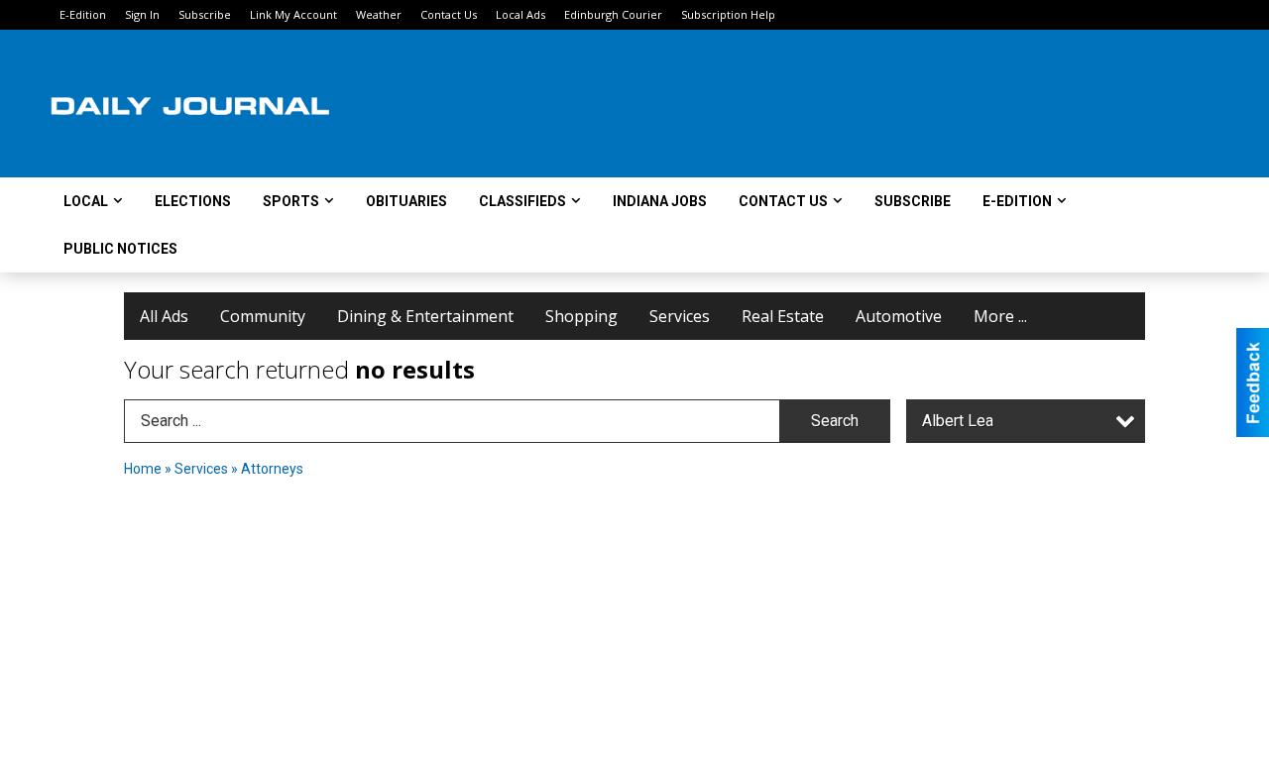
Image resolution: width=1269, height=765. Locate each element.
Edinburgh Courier (613, 14)
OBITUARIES (406, 201)
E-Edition (82, 14)
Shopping (581, 316)
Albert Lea (957, 420)
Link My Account (293, 14)
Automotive (899, 316)
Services (679, 316)
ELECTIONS (193, 201)
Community (262, 316)
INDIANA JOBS (660, 201)
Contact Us (448, 14)
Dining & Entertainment (425, 316)
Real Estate (783, 316)
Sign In (142, 14)
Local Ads (520, 14)
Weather (379, 14)
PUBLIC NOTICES (120, 249)
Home (143, 469)
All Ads (164, 316)
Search (835, 420)
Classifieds (522, 201)
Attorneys (272, 469)
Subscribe (204, 14)
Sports (291, 201)
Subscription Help (728, 14)
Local (85, 201)
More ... (1000, 316)
